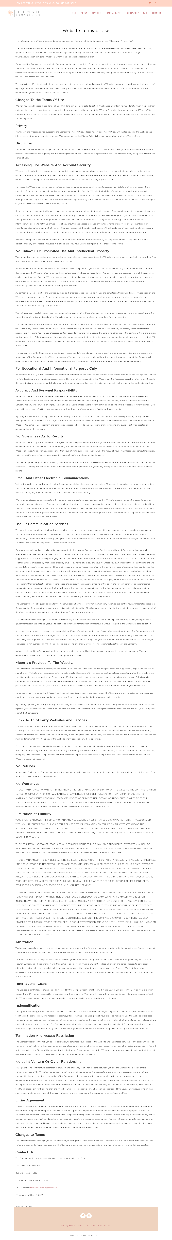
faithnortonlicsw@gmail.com (43, 1187)
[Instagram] (150, 3)
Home (73, 13)
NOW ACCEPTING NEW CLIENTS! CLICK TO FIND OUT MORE (45, 3)
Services (96, 13)
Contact (156, 13)
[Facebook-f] (155, 3)
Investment (133, 13)
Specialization (114, 13)
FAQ (145, 13)
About (84, 13)
